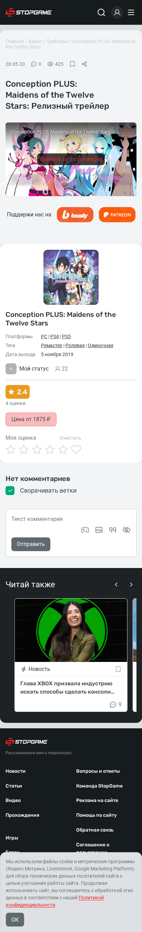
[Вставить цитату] (113, 530)
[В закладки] (72, 64)
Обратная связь (94, 830)
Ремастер (51, 345)
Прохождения (22, 815)
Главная (15, 41)
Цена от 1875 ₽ (31, 419)
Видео (35, 41)
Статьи (14, 786)
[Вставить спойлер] (126, 530)
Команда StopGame (99, 786)
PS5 (66, 336)
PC (44, 336)
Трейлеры (57, 41)
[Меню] (132, 12)
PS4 (54, 336)
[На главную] (29, 12)
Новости (16, 771)
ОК (15, 920)
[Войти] (117, 12)
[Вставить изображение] (99, 530)
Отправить (31, 544)
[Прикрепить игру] (85, 530)
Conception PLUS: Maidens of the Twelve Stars (61, 318)
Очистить (70, 438)
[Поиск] (101, 12)
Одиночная (100, 345)
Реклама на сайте (97, 800)
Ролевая (75, 345)
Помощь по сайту (96, 815)
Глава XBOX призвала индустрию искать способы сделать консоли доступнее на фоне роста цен (66, 688)
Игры (12, 838)
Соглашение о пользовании (92, 849)
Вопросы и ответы (98, 771)
